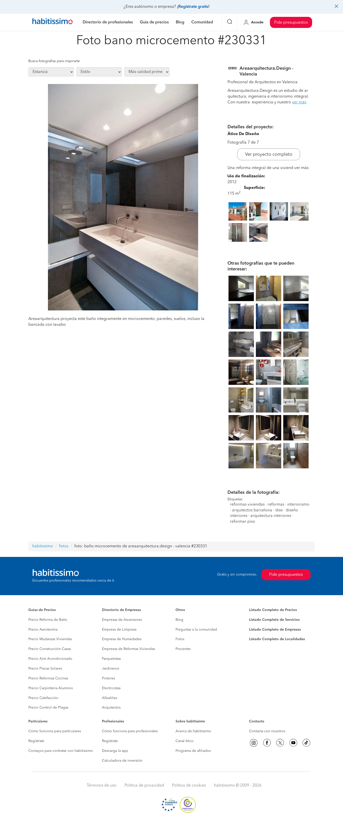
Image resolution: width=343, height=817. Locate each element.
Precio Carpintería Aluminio (50, 688)
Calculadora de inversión (122, 760)
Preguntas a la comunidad (196, 629)
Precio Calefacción (43, 698)
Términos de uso (102, 786)
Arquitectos (111, 707)
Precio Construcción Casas (49, 649)
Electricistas (111, 688)
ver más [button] (299, 102)
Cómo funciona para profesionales (130, 731)
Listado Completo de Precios (273, 610)
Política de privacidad (144, 786)
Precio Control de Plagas (48, 707)
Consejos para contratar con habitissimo (60, 751)
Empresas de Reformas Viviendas (128, 649)
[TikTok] (306, 742)
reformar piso (242, 522)
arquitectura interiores (270, 516)
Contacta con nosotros (267, 731)
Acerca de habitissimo (193, 731)
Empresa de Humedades (121, 639)
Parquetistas (111, 659)
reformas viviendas (247, 505)
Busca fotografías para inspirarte (54, 61)
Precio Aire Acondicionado (50, 659)
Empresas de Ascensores (122, 620)
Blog (179, 620)
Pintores (108, 678)
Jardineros (110, 668)
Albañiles (109, 698)
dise (279, 510)
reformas (276, 505)
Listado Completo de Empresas (275, 629)
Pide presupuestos (291, 23)
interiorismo (298, 505)
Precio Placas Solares (45, 668)
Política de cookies (189, 786)
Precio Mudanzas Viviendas (50, 639)
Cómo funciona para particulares (54, 731)
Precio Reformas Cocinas (48, 678)
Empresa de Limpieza (119, 629)
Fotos (180, 639)
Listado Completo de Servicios (274, 620)
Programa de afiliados (193, 751)
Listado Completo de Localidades (277, 639)
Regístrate (36, 741)
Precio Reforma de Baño (47, 620)
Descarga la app (115, 751)
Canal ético (185, 741)
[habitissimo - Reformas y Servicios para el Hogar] (52, 22)
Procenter (183, 649)
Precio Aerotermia (43, 629)
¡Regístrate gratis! (193, 7)
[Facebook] (266, 742)
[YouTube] (293, 742)
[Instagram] (253, 742)
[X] (279, 742)
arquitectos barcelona (252, 510)
